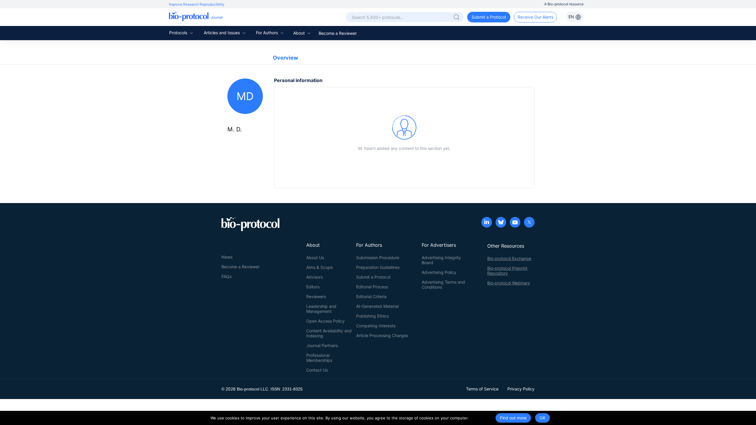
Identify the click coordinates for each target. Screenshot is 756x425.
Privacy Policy (521, 388)
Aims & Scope (319, 267)
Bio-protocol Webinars (508, 282)
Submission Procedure (377, 257)
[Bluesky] (501, 223)
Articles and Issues (222, 32)
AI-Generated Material (377, 306)
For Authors (267, 32)
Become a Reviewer (338, 33)
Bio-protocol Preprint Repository (507, 271)
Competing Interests (375, 325)
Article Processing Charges (382, 335)
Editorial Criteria (371, 296)
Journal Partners (322, 345)
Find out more (513, 417)
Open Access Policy (325, 320)
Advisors (314, 276)
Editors (313, 286)
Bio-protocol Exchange (509, 258)
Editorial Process (372, 286)
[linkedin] (486, 223)
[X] (529, 223)
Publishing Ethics (372, 315)
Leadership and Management (321, 309)
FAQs (226, 276)
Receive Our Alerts (535, 16)
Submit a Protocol (489, 16)
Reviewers (316, 296)
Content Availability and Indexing (329, 333)
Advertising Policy (439, 272)
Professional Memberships (319, 358)
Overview (285, 58)
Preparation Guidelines (378, 267)
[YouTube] (515, 223)
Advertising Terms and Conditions (443, 284)
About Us (315, 257)
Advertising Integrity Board (441, 260)
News (226, 256)
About (299, 32)
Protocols (178, 32)
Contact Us (317, 369)
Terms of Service (482, 388)
